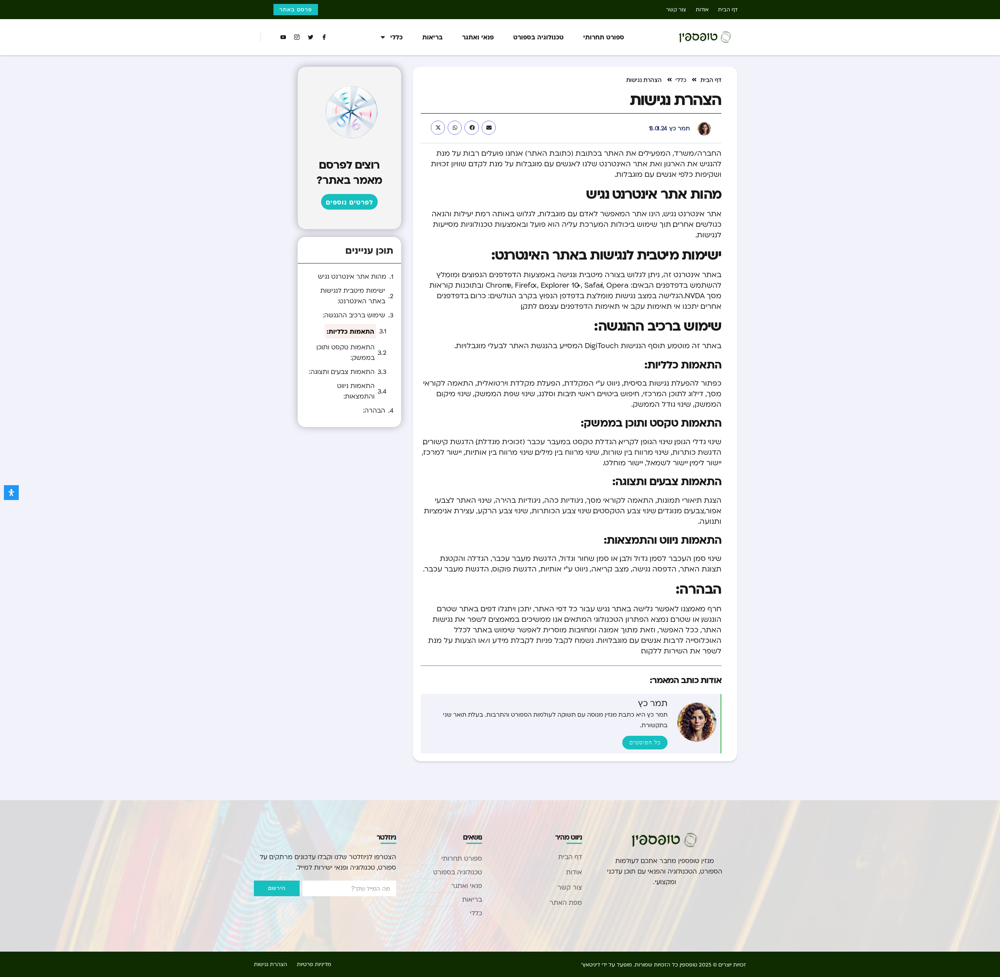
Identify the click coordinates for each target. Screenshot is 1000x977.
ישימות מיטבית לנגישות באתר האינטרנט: (352, 296)
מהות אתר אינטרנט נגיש (352, 276)
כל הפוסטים (645, 742)
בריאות (432, 36)
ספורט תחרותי (603, 36)
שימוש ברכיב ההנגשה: (354, 315)
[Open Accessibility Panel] (11, 492)
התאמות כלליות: (350, 331)
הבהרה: (374, 410)
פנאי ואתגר (478, 36)
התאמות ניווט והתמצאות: (356, 391)
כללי (396, 36)
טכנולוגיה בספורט (538, 36)
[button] (489, 128)
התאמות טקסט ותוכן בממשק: (345, 352)
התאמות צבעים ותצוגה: (342, 371)
